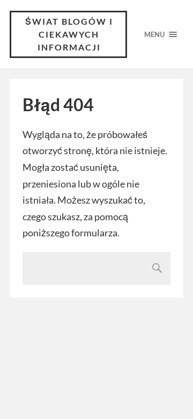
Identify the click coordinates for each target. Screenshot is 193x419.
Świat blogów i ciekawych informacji (69, 34)
